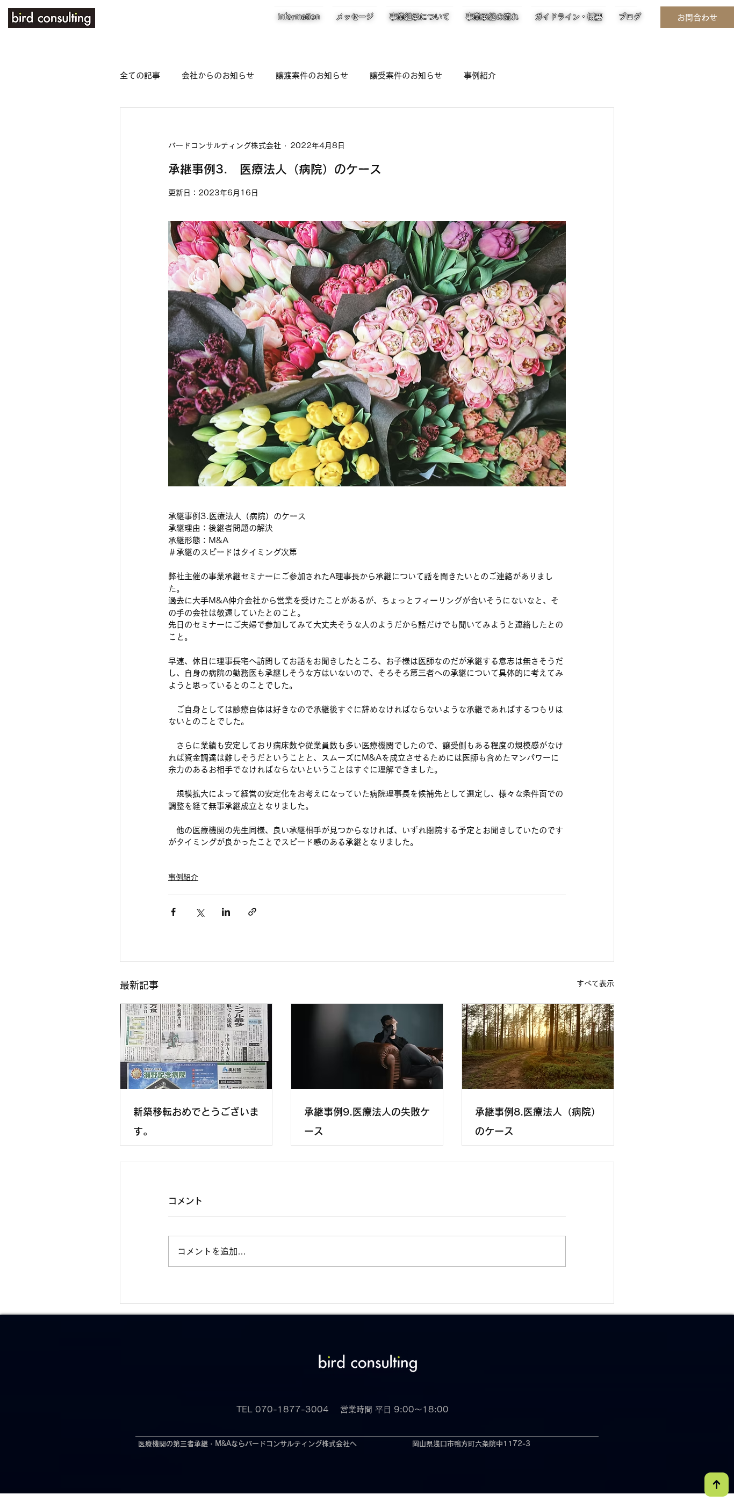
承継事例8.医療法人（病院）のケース (538, 1121)
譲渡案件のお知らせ (312, 75)
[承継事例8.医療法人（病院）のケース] (538, 1046)
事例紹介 (480, 75)
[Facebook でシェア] (173, 912)
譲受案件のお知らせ (406, 75)
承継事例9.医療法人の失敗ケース (367, 1121)
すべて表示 (595, 983)
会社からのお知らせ (218, 75)
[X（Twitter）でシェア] (200, 912)
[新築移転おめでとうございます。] (196, 1046)
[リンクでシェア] (252, 912)
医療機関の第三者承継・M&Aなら (191, 1443)
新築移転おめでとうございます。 (196, 1121)
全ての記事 (140, 75)
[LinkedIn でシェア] (226, 912)
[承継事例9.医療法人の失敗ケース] (367, 1046)
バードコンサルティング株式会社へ (301, 1443)
